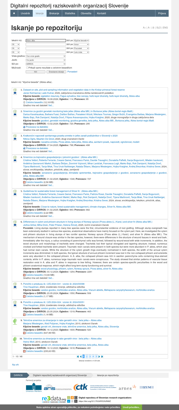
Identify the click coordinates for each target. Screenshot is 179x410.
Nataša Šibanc (83, 166)
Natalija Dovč (57, 117)
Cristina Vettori (30, 160)
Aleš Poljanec (51, 323)
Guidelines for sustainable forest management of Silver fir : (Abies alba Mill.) (60, 191)
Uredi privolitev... (131, 407)
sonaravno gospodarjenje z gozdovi (148, 172)
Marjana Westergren (156, 114)
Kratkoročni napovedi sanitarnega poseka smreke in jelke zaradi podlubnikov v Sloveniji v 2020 (70, 135)
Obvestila (86, 13)
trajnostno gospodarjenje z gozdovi (111, 172)
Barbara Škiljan (60, 163)
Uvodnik (25, 13)
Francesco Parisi (80, 160)
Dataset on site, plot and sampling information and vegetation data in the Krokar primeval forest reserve (74, 89)
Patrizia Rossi (97, 194)
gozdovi (45, 120)
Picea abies (64, 141)
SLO (158, 27)
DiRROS (18, 375)
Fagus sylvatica (68, 96)
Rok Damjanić (43, 117)
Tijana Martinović (31, 166)
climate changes (98, 206)
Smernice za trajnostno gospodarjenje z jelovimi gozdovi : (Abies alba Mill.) (60, 157)
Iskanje (40, 13)
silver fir (107, 268)
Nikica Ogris (29, 138)
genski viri (46, 326)
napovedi (114, 141)
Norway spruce (81, 268)
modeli (136, 141)
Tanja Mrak (46, 166)
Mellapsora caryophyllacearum (119, 290)
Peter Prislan (55, 224)
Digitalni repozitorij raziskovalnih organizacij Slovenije (60, 375)
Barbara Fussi (52, 114)
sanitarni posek (101, 141)
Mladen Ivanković (154, 160)
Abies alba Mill (36, 175)
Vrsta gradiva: (18, 55)
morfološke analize (66, 290)
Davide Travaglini (99, 160)
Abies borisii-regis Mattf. (142, 120)
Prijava (162, 13)
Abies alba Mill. (123, 206)
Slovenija (114, 326)
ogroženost (126, 141)
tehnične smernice (77, 326)
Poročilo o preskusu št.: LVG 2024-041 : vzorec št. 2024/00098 (53, 283)
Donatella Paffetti (117, 160)
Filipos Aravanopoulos (76, 117)
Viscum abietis (96, 290)
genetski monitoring (59, 120)
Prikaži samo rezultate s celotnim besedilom (50, 67)
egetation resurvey (50, 96)
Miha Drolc (42, 224)
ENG (165, 27)
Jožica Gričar (29, 224)
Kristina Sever (153, 166)
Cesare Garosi (64, 160)
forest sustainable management (73, 206)
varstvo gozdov (48, 290)
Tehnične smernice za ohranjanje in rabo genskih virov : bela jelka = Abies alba (62, 320)
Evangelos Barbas (135, 114)
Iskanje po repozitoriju (108, 375)
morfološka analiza (145, 290)
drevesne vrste (59, 326)
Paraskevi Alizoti (84, 114)
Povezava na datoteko (37, 126)
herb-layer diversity (98, 96)
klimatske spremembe (80, 172)
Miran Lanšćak (95, 163)
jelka (25, 175)
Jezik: (14, 59)
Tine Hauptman (31, 286)
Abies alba (134, 96)
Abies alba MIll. (106, 120)
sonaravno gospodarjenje (55, 172)
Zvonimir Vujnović (77, 163)
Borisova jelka (122, 120)
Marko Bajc (28, 117)
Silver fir (111, 206)
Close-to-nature (48, 206)
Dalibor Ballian (67, 114)
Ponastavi (72, 71)
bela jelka (93, 120)
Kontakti (101, 13)
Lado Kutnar (48, 92)
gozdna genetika (78, 120)
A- (149, 27)
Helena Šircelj (70, 224)
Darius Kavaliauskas (33, 114)
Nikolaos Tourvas (102, 114)
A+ (144, 27)
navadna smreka (49, 141)
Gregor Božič (118, 114)
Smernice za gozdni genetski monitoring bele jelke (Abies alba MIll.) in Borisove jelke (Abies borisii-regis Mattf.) (78, 111)
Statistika (70, 13)
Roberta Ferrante (47, 160)
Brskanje (54, 13)
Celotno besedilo (34, 102)
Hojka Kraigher (96, 117)
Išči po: (15, 63)
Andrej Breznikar (137, 166)
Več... (51, 105)
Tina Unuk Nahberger (64, 166)
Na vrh (15, 364)
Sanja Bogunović (135, 160)
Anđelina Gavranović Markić (37, 163)
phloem (62, 268)
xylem (70, 268)
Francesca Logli (111, 163)
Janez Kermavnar (32, 92)
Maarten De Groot (45, 138)
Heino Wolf (28, 341)
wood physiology (49, 268)
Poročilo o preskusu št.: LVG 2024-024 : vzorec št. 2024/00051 (53, 302)
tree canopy (82, 96)
